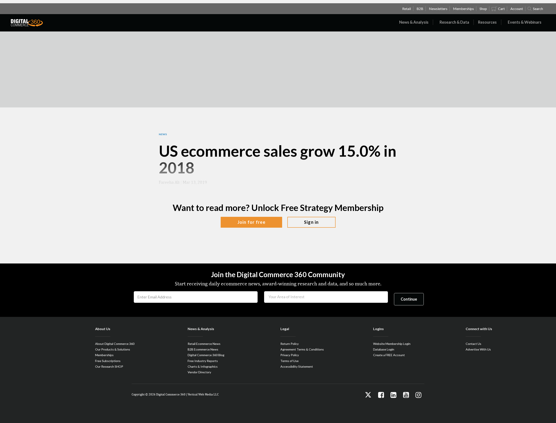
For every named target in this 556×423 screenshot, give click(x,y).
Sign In (311, 222)
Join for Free (251, 222)
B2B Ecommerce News (203, 349)
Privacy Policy (289, 355)
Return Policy (289, 344)
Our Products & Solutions (112, 349)
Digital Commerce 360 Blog (206, 355)
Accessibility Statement (296, 366)
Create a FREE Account (389, 355)
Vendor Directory (199, 372)
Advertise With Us (478, 349)
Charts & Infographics (203, 366)
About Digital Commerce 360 (114, 344)
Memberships (104, 355)
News (163, 134)
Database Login (383, 349)
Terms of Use (289, 361)
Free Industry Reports (203, 361)
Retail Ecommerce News (204, 344)
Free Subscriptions (108, 361)
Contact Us (473, 344)
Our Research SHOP (109, 366)
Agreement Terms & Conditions (302, 349)
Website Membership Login (391, 344)
